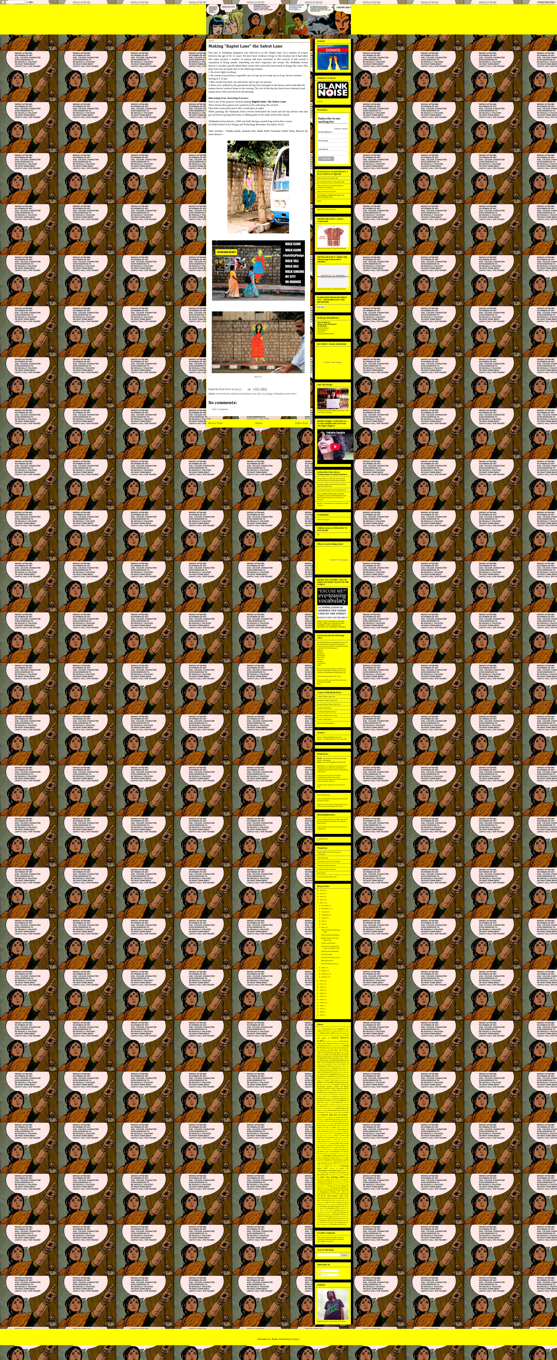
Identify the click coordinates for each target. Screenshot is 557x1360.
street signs (338, 1198)
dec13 (327, 1080)
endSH (319, 1092)
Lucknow (320, 661)
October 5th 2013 (327, 1149)
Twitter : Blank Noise (324, 719)
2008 (321, 993)
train (344, 1210)
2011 (321, 984)
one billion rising (322, 1151)
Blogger (295, 1339)
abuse (347, 1031)
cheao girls (326, 1068)
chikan (322, 1070)
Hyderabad (321, 655)
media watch (326, 1135)
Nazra (330, 1147)
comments (323, 1074)
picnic (319, 1158)
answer (332, 1045)
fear (254, 394)
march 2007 (328, 1133)
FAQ (334, 1098)
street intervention (329, 1196)
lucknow (319, 1129)
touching (337, 1210)
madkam (333, 1129)
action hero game (340, 1033)
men (347, 1137)
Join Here (321, 307)
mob (335, 1139)
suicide (319, 1202)
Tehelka (346, 1206)
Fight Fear (329, 1100)
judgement (346, 1119)
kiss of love (328, 1123)
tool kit (328, 1210)
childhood (343, 1070)
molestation (321, 1141)
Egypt (344, 1090)
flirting (343, 1100)
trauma (327, 1212)
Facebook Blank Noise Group (327, 715)
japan (338, 1119)
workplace (325, 1224)
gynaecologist (329, 1108)
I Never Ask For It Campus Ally (327, 178)
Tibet (321, 1210)
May (323, 927)
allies (344, 1043)
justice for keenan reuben (334, 1121)
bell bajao (334, 1050)
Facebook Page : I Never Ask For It (328, 704)
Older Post (301, 423)
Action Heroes (223, 394)
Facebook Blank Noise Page (326, 712)
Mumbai (320, 652)
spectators (334, 1188)
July (323, 921)
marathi (319, 1133)
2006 (321, 999)
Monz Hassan (324, 1143)
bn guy (340, 1062)
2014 (321, 900)
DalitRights (337, 1078)
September (325, 915)
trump (334, 1212)
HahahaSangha (341, 1108)
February (325, 974)
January (324, 977)
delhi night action (325, 1084)
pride (347, 1158)
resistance (332, 1172)
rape (318, 1164)
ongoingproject (335, 1151)
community (333, 1074)
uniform (327, 1214)
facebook (319, 1098)
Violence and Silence (328, 943)
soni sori (326, 1188)
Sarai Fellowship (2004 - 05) (327, 877)
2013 (321, 903)
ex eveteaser (335, 1096)
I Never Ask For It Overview (326, 191)
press (340, 1158)
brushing (328, 1064)
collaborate (345, 1072)
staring (319, 1190)
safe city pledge (265, 394)
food (318, 1102)
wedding (346, 1220)
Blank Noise (336, 1054)
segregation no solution (324, 1182)
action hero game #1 (323, 1035)
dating (319, 1080)
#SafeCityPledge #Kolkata (330, 935)
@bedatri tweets (327, 960)
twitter (319, 1214)
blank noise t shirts (342, 1058)
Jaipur (319, 665)
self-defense (337, 1182)
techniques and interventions (330, 1206)
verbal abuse (329, 1216)
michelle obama (325, 1139)
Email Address (325, 132)
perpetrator (341, 1155)
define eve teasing (325, 1082)
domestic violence (343, 1088)
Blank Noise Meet (326, 1058)
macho (326, 1129)
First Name (323, 140)
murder (322, 1145)
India (324, 1117)
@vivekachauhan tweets (330, 964)
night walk (338, 1147)
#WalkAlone (341, 1029)
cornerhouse (342, 1076)
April (323, 967)
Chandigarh (321, 663)
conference (343, 1074)
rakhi (344, 1162)
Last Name (323, 149)
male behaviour (343, 1129)
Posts (322, 1271)
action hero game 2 (336, 1035)
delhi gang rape (343, 1082)
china (319, 1072)
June (323, 924)
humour (346, 1112)
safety (328, 1180)
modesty (343, 1139)
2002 (321, 1006)
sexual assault (325, 1184)
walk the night (336, 1220)
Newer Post (215, 423)
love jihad (343, 1127)
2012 (321, 981)
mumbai (346, 1143)
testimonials (330, 1208)
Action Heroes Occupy (330, 1041)
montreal (346, 1141)
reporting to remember (327, 1171)
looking (334, 1127)
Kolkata (320, 650)
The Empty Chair (344, 1208)
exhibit (344, 1096)
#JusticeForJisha (327, 1029)
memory (340, 1137)
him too (330, 1112)
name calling (321, 1147)
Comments (324, 1275)
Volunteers (323, 1220)
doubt (328, 1090)
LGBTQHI (333, 1125)
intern (338, 1117)
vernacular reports (341, 1216)
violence (338, 1218)
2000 (321, 1012)
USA (345, 1214)
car (336, 1066)
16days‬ (319, 1031)
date (345, 1078)
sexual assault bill (337, 1184)
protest (321, 1160)
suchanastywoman (341, 1200)
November (325, 908)
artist (338, 1045)
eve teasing (329, 1092)
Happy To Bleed (321, 1110)
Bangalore (320, 653)
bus (336, 1064)
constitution (321, 1076)
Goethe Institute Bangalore (326, 869)
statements (328, 1190)
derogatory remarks (339, 1084)
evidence (343, 1094)
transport (320, 1212)
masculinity (338, 1133)
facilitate (327, 1098)
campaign (320, 1066)
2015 (321, 896)
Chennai (320, 659)
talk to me (340, 1204)
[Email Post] (249, 389)
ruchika (346, 1174)
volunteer (346, 1218)
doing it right (330, 1088)
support (326, 1202)
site (336, 1186)
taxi (348, 1204)
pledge (326, 1158)
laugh (319, 1125)
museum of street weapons (337, 1145)
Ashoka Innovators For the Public (328, 861)
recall (334, 1166)
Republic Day (345, 1170)
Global (326, 1104)
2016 (321, 893)
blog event (321, 1062)
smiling (343, 1186)
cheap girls (335, 1068)
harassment (332, 1110)
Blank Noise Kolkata (342, 1056)
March (324, 970)
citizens (326, 1072)
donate (322, 1090)
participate (327, 1156)
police (333, 1158)
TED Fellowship (322, 858)
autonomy (329, 1048)
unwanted (336, 1214)
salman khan (336, 1180)
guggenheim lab (341, 1106)
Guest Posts (330, 1106)
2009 (321, 990)
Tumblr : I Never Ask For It (326, 696)
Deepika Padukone (340, 1080)
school (344, 1180)
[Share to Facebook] (262, 389)
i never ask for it (330, 1115)
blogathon (332, 1062)
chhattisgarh (345, 1068)
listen (340, 1125)
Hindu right (337, 1112)
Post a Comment (220, 409)
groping (322, 1106)
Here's (335, 676)
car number (343, 1066)
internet (346, 1117)
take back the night (329, 1204)
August (324, 918)
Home (258, 423)
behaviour (323, 1050)
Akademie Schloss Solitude (326, 865)
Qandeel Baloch (327, 1162)
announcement (322, 1045)
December (325, 905)
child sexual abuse (332, 1070)
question (337, 1162)
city (334, 1072)
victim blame (320, 1218)
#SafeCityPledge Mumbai (330, 951)
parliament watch (336, 1153)
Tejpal (321, 1208)
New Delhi (320, 657)
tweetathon (342, 1212)
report (342, 1168)
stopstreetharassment (324, 1194)
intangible (331, 1117)
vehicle (319, 1216)
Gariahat (326, 1102)
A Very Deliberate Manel (335, 1031)
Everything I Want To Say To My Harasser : (331, 490)
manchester (324, 1131)
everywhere (335, 1094)
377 (325, 1031)
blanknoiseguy (324, 1060)
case (318, 1068)
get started (336, 1102)
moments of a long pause (334, 1141)
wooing (339, 1222)
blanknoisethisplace (241, 394)
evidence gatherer (322, 1096)
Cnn (339, 1072)
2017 (321, 890)
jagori (321, 1119)
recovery (331, 1168)
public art (329, 1160)
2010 (321, 987)
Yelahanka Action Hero (285, 394)
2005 (321, 1002)
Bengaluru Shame (333, 1052)
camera (343, 1064)
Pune (318, 1162)
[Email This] (254, 389)
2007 (321, 996)
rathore (327, 1166)
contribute (331, 1076)
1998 (321, 1015)
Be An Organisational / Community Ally (330, 182)
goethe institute (335, 1104)
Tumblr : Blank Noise (324, 708)
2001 (321, 1009)
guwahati (319, 1108)
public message (341, 1160)
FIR (318, 534)
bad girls (337, 1048)
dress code (336, 1090)
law (325, 1125)
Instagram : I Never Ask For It (327, 700)
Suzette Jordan (337, 1202)
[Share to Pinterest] (265, 389)
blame (326, 1054)
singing (329, 1186)
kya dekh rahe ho (340, 1123)
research (322, 1172)
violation (330, 1218)
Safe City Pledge (326, 954)
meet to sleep (339, 1135)
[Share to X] (260, 389)
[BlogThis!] (257, 389)
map (344, 1131)
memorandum (330, 1137)
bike (342, 1052)
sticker (343, 1192)
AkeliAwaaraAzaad (332, 1043)
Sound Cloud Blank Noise (326, 723)
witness (331, 1222)
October (325, 912)
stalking (343, 1188)
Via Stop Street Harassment (330, 957)
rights (339, 1174)
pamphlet (325, 1153)
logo (327, 1127)
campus (329, 1066)
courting (319, 1078)
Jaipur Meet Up (329, 1119)
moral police (334, 1143)
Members (320, 1137)
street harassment (342, 1194)
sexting (346, 1182)
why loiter (323, 1222)
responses (331, 1174)
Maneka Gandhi (335, 1131)
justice (321, 1121)
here (260, 377)
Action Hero (325, 1033)
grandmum (346, 1104)
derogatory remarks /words (328, 1086)
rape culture (329, 1164)
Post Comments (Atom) (265, 432)
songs (319, 1188)
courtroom (328, 1078)
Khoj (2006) (321, 873)
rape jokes (339, 1164)
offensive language (340, 1149)
